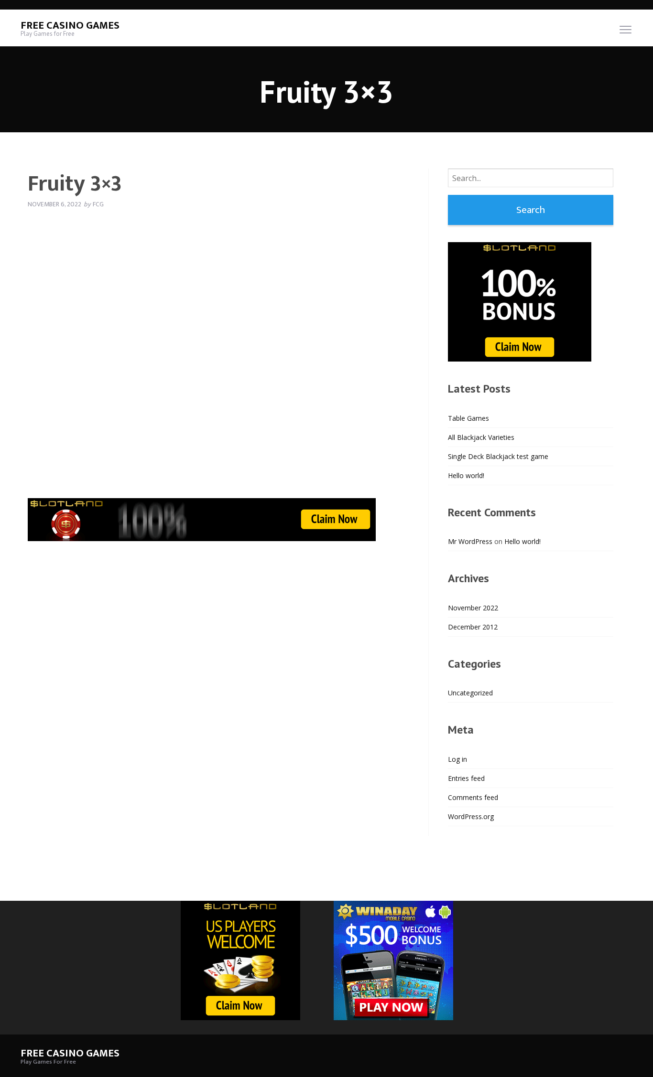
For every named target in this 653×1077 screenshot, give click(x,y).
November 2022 (473, 607)
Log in (457, 759)
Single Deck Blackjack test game (498, 456)
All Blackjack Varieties (481, 437)
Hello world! (466, 475)
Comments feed (473, 797)
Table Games (468, 418)
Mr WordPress (470, 541)
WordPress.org (471, 816)
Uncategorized (470, 692)
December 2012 (473, 626)
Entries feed (466, 778)
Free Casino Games (70, 25)
